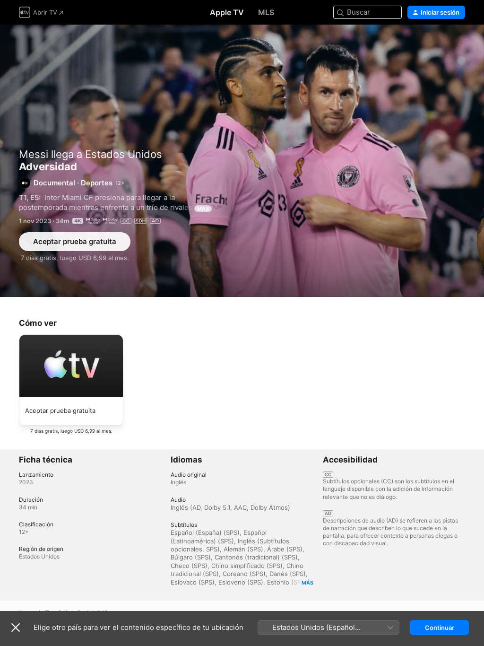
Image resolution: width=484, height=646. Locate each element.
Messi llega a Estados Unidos (90, 154)
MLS (266, 12)
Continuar (439, 627)
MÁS (203, 208)
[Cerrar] (15, 627)
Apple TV (227, 12)
